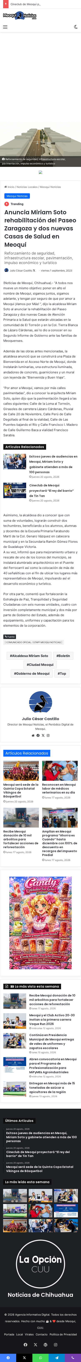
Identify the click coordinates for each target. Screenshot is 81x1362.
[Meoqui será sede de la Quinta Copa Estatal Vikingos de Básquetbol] (21, 771)
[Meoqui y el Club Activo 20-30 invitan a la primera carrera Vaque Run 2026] (14, 1021)
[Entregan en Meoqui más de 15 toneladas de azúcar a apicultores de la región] (14, 1089)
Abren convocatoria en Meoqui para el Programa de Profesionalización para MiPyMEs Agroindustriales (53, 1065)
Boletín (64, 656)
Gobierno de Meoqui (32, 673)
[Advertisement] (40, 78)
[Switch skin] (76, 27)
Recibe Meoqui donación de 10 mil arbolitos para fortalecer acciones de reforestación (20, 839)
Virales (29, 1334)
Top (63, 673)
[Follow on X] (34, 270)
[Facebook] (38, 735)
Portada (9, 1334)
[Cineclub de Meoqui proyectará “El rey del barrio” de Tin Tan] (14, 490)
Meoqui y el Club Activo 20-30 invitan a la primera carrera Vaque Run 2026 (52, 1019)
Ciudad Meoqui (41, 665)
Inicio (10, 187)
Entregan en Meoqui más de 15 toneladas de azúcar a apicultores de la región (52, 1087)
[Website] (33, 735)
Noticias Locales (27, 187)
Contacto (42, 1334)
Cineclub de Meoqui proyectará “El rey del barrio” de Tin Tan (51, 490)
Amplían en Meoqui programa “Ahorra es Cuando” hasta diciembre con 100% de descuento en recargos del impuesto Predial (59, 843)
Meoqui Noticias (50, 187)
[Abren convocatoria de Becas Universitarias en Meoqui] (66, 1225)
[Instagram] (47, 735)
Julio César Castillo (21, 270)
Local (19, 1334)
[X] (42, 735)
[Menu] (5, 27)
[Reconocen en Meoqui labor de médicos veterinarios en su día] (60, 771)
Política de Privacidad (63, 1334)
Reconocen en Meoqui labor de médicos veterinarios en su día (59, 789)
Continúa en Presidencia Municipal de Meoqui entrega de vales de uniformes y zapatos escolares (51, 1041)
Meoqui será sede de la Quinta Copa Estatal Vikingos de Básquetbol (20, 790)
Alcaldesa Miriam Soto (30, 656)
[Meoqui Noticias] (19, 15)
